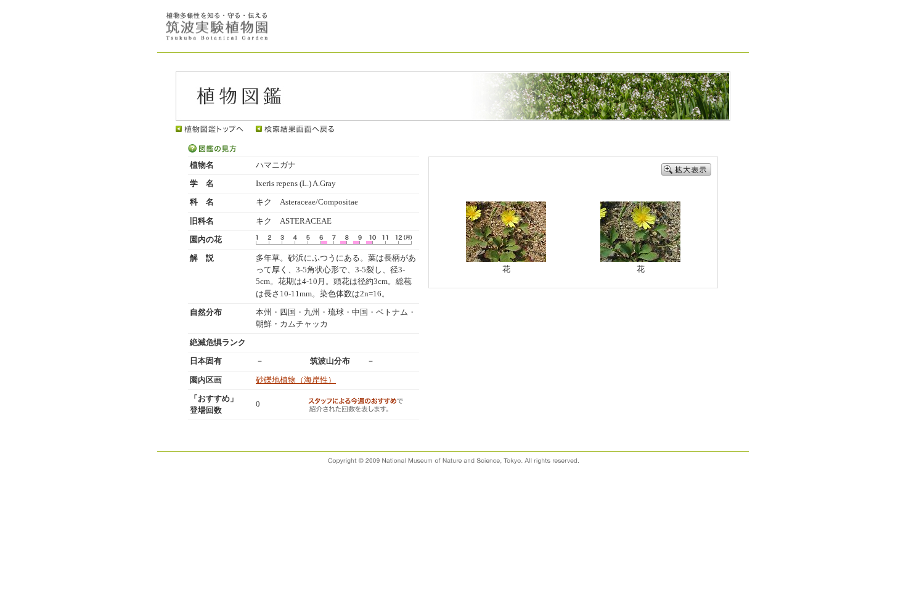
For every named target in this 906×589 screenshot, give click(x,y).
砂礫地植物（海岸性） (296, 380)
